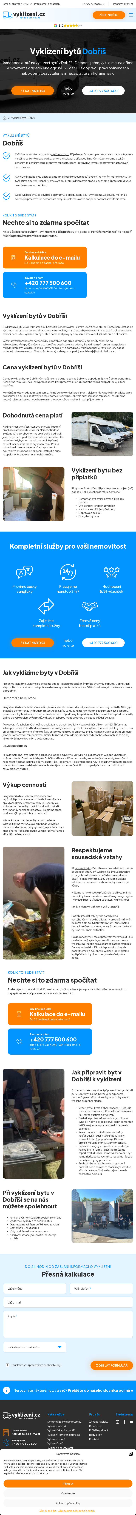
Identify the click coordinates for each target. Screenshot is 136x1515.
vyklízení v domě (69, 734)
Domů (4, 118)
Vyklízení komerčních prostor (64, 1434)
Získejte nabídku (98, 1421)
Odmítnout (68, 1493)
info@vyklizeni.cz (123, 3)
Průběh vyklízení (98, 1430)
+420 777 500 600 (93, 3)
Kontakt (94, 1439)
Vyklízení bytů (55, 1443)
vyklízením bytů (13, 326)
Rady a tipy (95, 1434)
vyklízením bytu (60, 154)
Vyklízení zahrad (56, 1426)
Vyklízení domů (56, 1439)
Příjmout (68, 1483)
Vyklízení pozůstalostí (60, 1447)
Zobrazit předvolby (68, 1503)
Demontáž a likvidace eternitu (64, 1421)
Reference (95, 1426)
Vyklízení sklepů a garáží (61, 1430)
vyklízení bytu (106, 683)
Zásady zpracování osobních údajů (76, 1510)
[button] (130, 1454)
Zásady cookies (47, 1510)
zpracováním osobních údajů (44, 1364)
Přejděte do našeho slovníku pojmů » (100, 1390)
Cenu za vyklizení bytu (15, 378)
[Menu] (131, 15)
